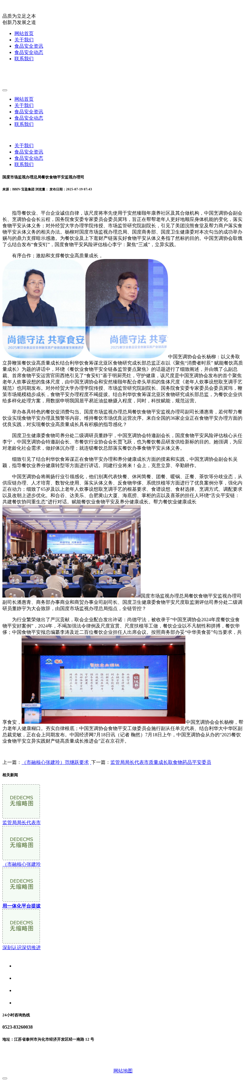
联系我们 (24, 58)
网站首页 (24, 33)
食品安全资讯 (28, 46)
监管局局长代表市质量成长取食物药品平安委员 (160, 762)
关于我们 (24, 39)
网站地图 (123, 1070)
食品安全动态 (28, 52)
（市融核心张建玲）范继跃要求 (55, 762)
